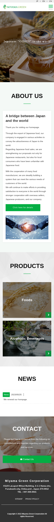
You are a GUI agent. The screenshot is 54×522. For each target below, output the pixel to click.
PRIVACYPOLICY (32, 499)
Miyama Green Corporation (27, 480)
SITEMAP (18, 499)
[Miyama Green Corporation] (23, 6)
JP (37, 1)
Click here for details (23, 208)
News (6, 394)
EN (43, 1)
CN (50, 1)
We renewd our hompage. (15, 399)
